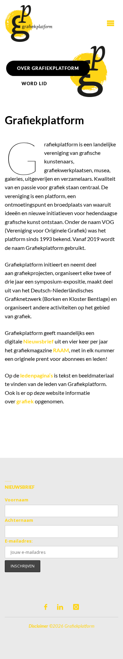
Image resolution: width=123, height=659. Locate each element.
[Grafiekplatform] (28, 23)
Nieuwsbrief (38, 341)
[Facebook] (45, 607)
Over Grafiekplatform (48, 68)
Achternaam (19, 520)
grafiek (25, 401)
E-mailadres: (19, 541)
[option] (61, 71)
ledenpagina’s (36, 375)
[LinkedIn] (60, 607)
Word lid (34, 83)
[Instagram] (76, 607)
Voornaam (16, 500)
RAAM (61, 350)
